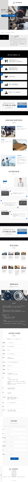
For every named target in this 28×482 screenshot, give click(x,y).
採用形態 (3, 454)
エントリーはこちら (22, 106)
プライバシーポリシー (14, 473)
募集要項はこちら (22, 103)
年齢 (2, 433)
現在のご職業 (4, 437)
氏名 (2, 429)
